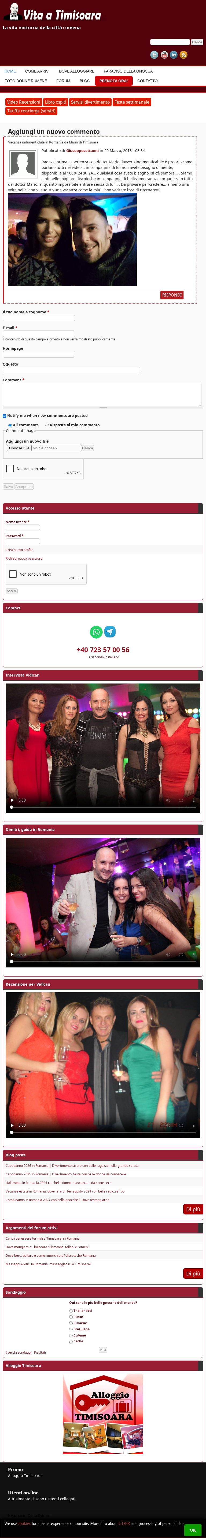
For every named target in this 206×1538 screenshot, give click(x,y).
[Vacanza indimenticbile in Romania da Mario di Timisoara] (100, 239)
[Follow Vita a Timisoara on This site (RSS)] (183, 55)
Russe (78, 1317)
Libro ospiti (55, 102)
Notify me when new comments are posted (47, 415)
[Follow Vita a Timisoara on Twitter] (154, 55)
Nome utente (18, 522)
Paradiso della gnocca (128, 71)
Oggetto (10, 364)
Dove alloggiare (76, 71)
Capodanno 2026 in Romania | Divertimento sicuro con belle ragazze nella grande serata (72, 1165)
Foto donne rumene (26, 81)
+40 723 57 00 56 (103, 649)
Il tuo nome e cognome (26, 311)
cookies (25, 1523)
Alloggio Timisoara (25, 1475)
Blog (85, 81)
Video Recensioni (23, 102)
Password (15, 536)
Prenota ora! (114, 81)
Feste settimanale (132, 102)
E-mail (10, 327)
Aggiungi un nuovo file (27, 441)
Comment (13, 379)
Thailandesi (82, 1310)
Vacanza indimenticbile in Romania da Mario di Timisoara (53, 142)
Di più (193, 1209)
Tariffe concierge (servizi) (31, 111)
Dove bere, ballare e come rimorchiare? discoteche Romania (51, 1255)
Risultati (40, 1352)
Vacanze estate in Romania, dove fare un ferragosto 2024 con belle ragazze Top (65, 1191)
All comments (26, 424)
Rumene (80, 1323)
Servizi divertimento (90, 102)
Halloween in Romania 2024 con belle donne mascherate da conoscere (58, 1182)
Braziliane (81, 1329)
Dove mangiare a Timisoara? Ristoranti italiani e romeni (47, 1247)
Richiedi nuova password (24, 558)
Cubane (79, 1335)
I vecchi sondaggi (18, 1352)
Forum (63, 81)
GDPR (124, 1523)
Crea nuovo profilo (19, 550)
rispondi (172, 295)
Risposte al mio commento (75, 424)
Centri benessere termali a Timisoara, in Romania (43, 1238)
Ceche (78, 1341)
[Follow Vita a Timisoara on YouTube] (164, 55)
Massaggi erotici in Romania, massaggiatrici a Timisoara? (48, 1264)
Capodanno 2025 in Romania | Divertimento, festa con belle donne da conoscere (66, 1174)
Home (10, 71)
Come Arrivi (37, 71)
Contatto (147, 81)
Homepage (13, 348)
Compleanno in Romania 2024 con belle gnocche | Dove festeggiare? (57, 1200)
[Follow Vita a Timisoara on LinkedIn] (174, 55)
